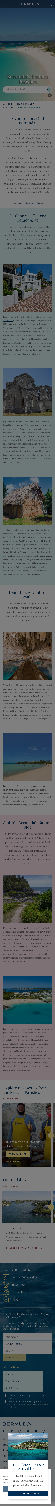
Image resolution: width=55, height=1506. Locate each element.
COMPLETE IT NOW (28, 1493)
